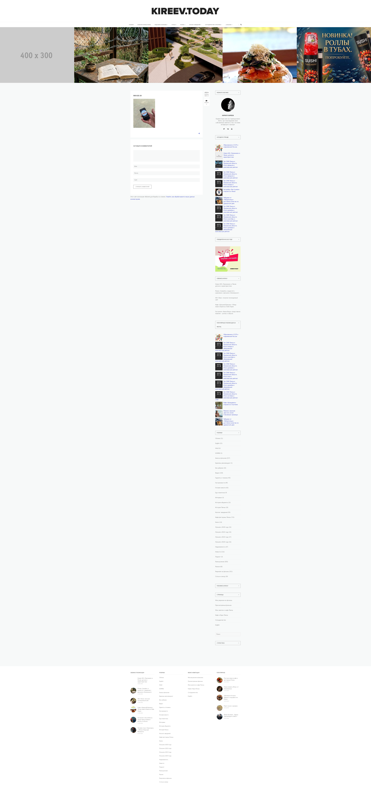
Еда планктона (220, 492)
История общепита (221, 502)
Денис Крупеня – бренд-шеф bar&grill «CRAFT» (231, 715)
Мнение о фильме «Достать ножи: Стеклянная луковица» (230, 413)
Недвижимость (11, 54)
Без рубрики (219, 468)
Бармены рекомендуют (222, 463)
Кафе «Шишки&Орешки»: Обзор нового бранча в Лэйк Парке (256, 58)
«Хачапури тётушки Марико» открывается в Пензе (231, 697)
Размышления (219, 561)
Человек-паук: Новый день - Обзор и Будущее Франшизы (146, 729)
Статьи (173, 24)
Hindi (217, 448)
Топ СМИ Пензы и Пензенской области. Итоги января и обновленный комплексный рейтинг (226, 346)
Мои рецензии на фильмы (223, 600)
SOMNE (217, 453)
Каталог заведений (194, 24)
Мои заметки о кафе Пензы (224, 610)
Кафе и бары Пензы (221, 615)
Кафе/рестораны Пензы (144, 24)
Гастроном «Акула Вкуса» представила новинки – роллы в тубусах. (227, 312)
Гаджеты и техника (221, 478)
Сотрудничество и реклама (213, 24)
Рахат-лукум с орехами (230, 706)
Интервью (218, 497)
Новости (218, 552)
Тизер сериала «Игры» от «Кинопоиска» (231, 687)
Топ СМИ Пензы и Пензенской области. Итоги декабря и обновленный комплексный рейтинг (226, 227)
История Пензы (220, 507)
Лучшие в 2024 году (221, 542)
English (217, 443)
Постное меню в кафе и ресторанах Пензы (231, 679)
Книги (82, 53)
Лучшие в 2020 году (221, 527)
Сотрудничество (220, 620)
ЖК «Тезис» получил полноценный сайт (172, 58)
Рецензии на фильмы (161, 24)
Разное (182, 24)
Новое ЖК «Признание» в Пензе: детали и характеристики (33, 58)
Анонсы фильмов (220, 458)
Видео (217, 473)
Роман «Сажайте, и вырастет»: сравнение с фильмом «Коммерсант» (227, 292)
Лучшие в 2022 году (221, 532)
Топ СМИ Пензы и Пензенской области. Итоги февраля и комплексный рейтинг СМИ (226, 165)
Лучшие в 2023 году (221, 537)
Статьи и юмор (220, 576)
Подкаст (218, 557)
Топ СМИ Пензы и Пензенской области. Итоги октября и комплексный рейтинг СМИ (226, 396)
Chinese (217, 438)
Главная (131, 24)
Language (228, 24)
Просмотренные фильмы (223, 605)
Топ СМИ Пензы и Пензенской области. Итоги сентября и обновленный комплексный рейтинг (226, 357)
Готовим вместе (220, 487)
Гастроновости (220, 483)
